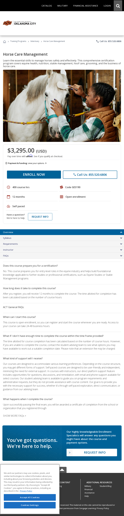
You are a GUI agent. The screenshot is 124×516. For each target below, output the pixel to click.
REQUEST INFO (40, 216)
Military (88, 486)
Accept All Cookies (30, 497)
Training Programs (18, 41)
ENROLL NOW (34, 174)
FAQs (6, 255)
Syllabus (7, 237)
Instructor (8, 249)
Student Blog (105, 486)
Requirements (10, 243)
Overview (8, 232)
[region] (30, 489)
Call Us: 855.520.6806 (108, 41)
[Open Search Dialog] (118, 5)
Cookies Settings (30, 505)
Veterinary (34, 41)
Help (87, 496)
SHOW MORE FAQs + (14, 415)
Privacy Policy (103, 508)
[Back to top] (62, 481)
